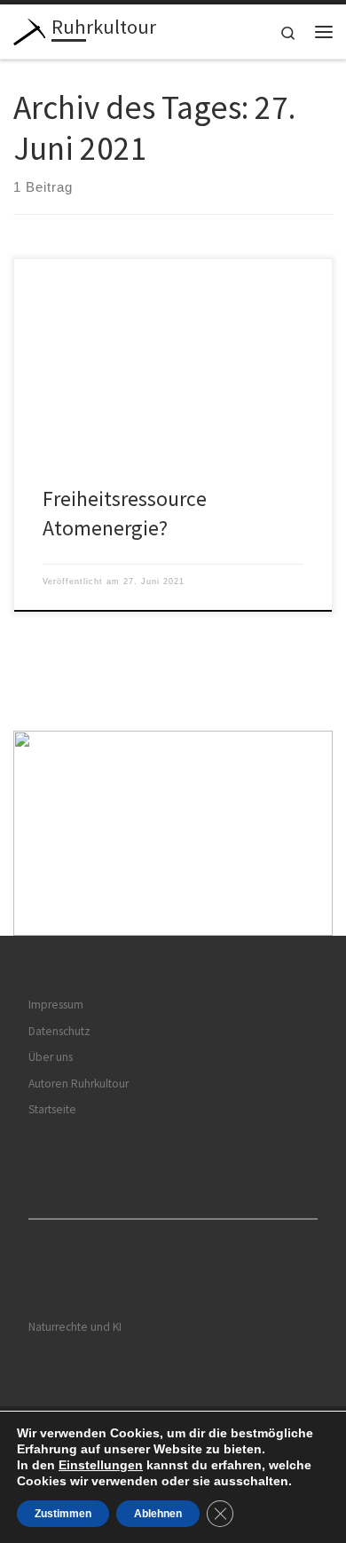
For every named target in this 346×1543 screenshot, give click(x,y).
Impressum (55, 1004)
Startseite (52, 1109)
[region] (173, 833)
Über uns (50, 1056)
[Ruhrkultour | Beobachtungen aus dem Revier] (29, 29)
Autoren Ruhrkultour (78, 1083)
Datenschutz (59, 1031)
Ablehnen (158, 1513)
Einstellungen (101, 1465)
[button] (173, 833)
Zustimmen (63, 1513)
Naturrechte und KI (75, 1326)
